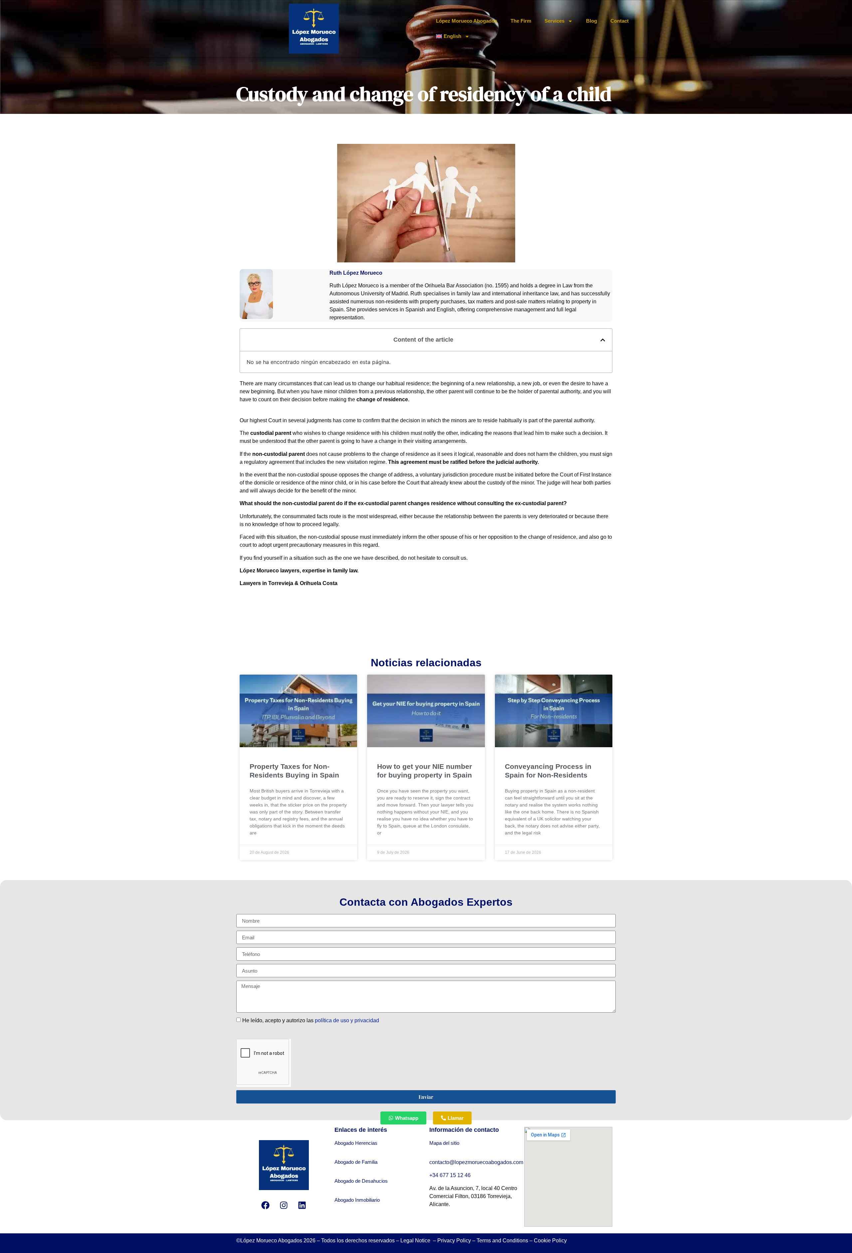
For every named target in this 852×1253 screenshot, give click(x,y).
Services (554, 21)
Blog (591, 21)
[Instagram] (284, 1205)
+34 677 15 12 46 (450, 1175)
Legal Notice (416, 1240)
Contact (619, 21)
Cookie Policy (550, 1240)
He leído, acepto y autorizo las (310, 1020)
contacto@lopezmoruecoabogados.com (476, 1162)
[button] (602, 340)
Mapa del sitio (444, 1143)
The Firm (521, 21)
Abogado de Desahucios (361, 1181)
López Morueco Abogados (466, 21)
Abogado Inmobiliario (357, 1200)
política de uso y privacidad (347, 1020)
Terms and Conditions (502, 1240)
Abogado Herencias (355, 1143)
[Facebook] (265, 1205)
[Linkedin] (302, 1205)
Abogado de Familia (355, 1162)
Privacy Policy (454, 1240)
